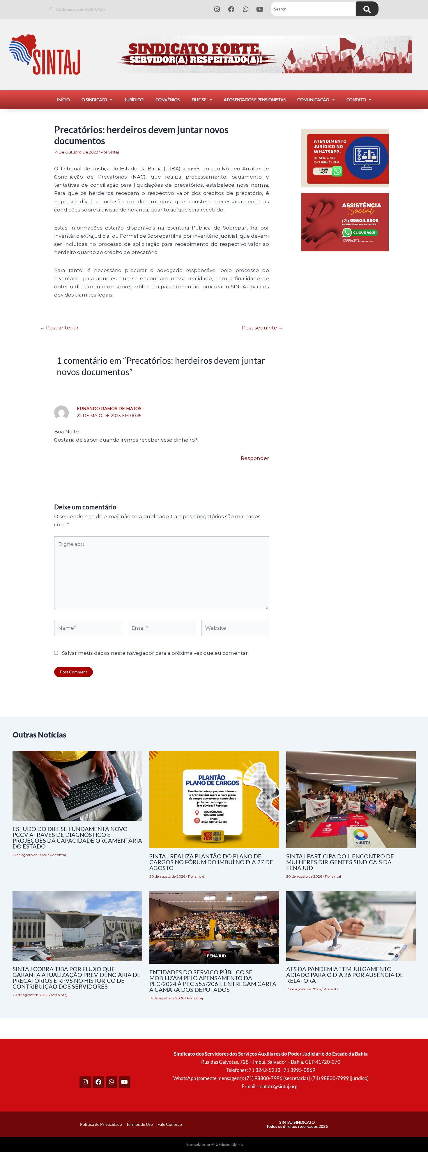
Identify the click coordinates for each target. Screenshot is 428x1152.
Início (63, 99)
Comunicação (313, 99)
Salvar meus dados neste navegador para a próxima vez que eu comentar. (155, 653)
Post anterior (59, 327)
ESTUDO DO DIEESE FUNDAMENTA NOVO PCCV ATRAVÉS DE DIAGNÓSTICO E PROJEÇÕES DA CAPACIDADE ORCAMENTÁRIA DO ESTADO (77, 837)
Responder (255, 458)
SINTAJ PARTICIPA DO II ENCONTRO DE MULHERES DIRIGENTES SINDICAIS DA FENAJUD (340, 862)
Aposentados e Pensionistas (254, 99)
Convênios (167, 99)
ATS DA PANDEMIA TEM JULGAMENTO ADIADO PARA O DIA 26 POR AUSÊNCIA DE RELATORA (345, 974)
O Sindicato (94, 99)
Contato (356, 99)
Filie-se (199, 99)
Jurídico (133, 99)
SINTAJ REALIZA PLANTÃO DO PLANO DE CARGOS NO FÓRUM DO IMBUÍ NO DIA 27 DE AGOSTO (211, 862)
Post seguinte (262, 327)
